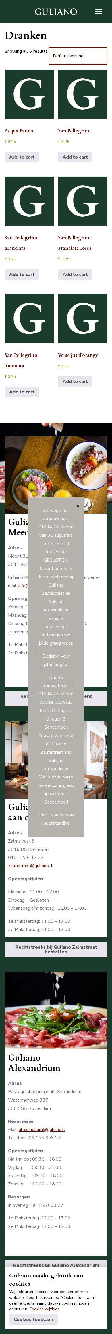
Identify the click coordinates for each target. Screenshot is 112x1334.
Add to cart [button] (21, 157)
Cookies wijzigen (44, 1309)
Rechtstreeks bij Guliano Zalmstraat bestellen (56, 949)
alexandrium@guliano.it (42, 1129)
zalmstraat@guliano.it (30, 866)
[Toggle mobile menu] (98, 11)
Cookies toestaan (33, 1319)
